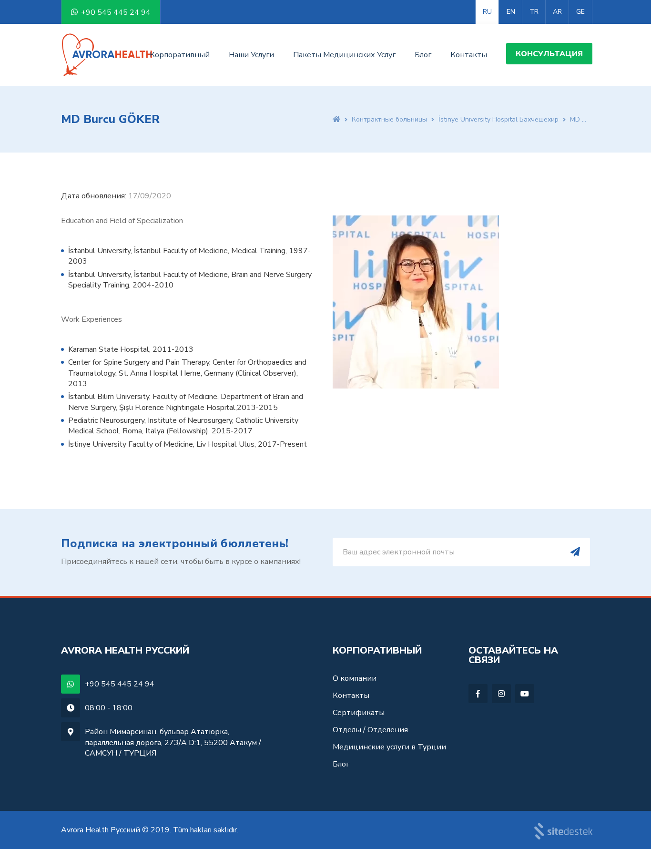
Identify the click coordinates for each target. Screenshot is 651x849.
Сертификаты (359, 712)
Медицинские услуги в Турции (389, 747)
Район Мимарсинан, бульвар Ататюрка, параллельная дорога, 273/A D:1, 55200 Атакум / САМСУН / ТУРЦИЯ (173, 742)
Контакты (468, 55)
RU (487, 11)
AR (557, 11)
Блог (423, 55)
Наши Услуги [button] (251, 55)
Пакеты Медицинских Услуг (344, 55)
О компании (354, 679)
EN (511, 11)
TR (534, 11)
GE (580, 11)
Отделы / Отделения (370, 730)
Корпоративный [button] (180, 55)
